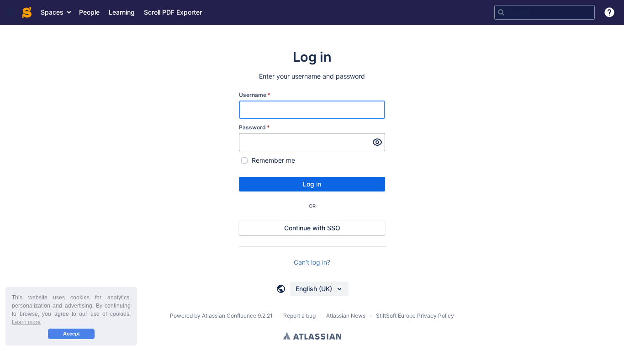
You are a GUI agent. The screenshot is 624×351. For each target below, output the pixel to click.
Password (254, 127)
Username (254, 94)
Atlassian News (345, 315)
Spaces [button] (52, 12)
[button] (11, 12)
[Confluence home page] (26, 12)
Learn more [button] (26, 322)
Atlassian (312, 336)
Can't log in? (312, 262)
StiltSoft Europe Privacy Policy (415, 315)
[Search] (501, 12)
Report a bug (299, 315)
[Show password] (377, 142)
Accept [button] (71, 333)
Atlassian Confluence (229, 315)
